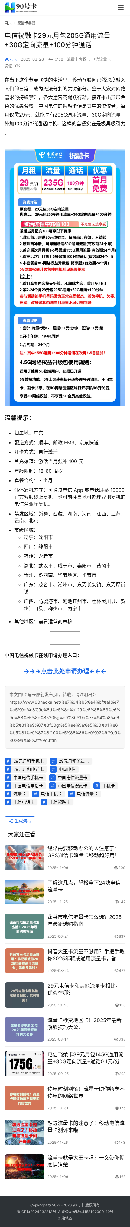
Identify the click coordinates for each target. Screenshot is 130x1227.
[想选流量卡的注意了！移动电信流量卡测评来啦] (24, 1132)
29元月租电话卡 (28, 769)
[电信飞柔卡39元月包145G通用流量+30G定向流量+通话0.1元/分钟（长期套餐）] (24, 1063)
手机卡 (108, 785)
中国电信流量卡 (72, 777)
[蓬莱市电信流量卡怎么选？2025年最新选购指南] (24, 926)
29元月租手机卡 (28, 761)
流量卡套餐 (76, 59)
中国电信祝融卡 (72, 785)
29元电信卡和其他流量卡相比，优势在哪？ (84, 989)
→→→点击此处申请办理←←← (65, 671)
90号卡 (11, 59)
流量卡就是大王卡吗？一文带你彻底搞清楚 (86, 1161)
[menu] (120, 7)
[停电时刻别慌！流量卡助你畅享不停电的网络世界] (24, 1098)
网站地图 (65, 1218)
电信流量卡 (101, 59)
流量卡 (19, 793)
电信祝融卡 (59, 801)
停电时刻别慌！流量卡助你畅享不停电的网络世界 (86, 1092)
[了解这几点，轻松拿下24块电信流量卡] (24, 892)
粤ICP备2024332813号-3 (39, 1211)
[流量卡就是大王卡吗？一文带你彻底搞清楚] (24, 1166)
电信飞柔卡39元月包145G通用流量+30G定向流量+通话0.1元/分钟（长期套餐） (86, 1058)
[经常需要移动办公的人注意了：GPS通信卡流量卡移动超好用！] (24, 857)
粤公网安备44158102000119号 (87, 1211)
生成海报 (22, 820)
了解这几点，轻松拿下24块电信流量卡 (84, 886)
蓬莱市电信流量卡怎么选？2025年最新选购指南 (84, 920)
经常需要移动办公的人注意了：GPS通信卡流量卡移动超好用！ (83, 851)
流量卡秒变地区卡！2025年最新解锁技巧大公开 (84, 1023)
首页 (8, 23)
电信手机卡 (51, 793)
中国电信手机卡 (28, 777)
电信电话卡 (23, 801)
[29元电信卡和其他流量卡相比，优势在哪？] (24, 995)
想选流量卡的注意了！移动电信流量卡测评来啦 (86, 1126)
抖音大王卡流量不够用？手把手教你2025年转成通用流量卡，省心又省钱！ (86, 955)
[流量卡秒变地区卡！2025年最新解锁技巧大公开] (24, 1029)
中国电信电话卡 (28, 785)
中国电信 (67, 769)
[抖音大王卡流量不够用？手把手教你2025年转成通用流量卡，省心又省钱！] (24, 960)
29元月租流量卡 (74, 761)
